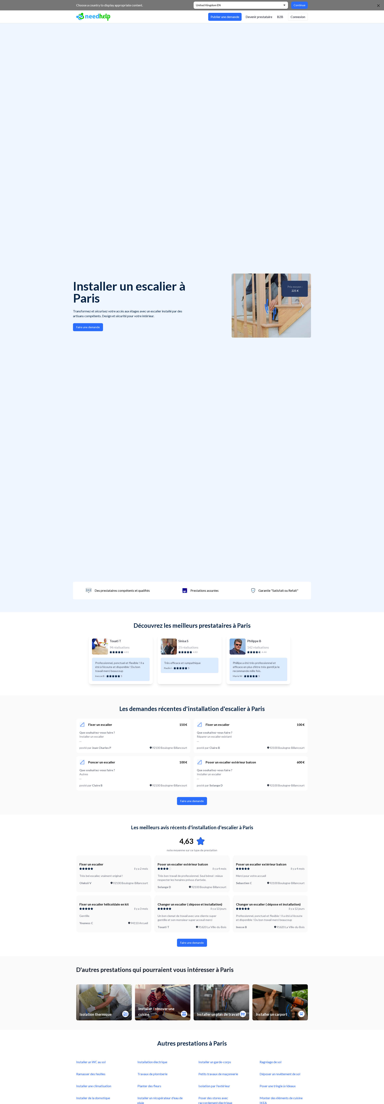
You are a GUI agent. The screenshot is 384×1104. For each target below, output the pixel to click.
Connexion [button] (298, 17)
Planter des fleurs (149, 1086)
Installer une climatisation (93, 1086)
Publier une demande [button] (225, 17)
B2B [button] (280, 17)
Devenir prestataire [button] (259, 17)
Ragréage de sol (270, 1062)
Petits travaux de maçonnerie (218, 1074)
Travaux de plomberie (152, 1074)
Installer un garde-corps (214, 1062)
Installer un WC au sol (91, 1062)
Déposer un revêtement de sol (280, 1074)
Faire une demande (88, 327)
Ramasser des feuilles (90, 1074)
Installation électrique (152, 1062)
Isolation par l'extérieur (214, 1086)
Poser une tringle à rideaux (278, 1086)
